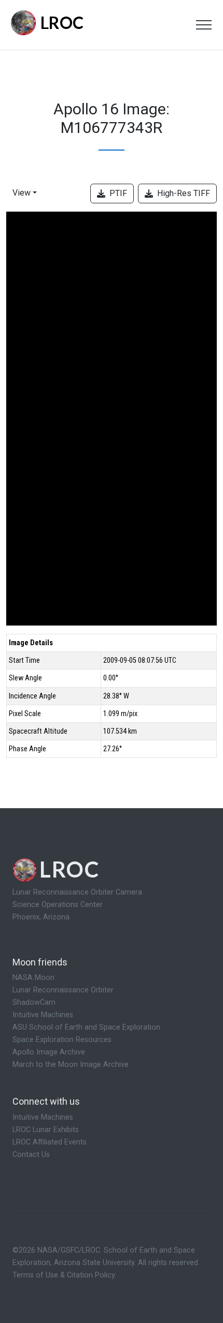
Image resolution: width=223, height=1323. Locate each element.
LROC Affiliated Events (49, 1142)
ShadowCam (33, 1002)
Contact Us (31, 1154)
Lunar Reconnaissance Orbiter (63, 990)
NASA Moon (33, 977)
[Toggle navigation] (204, 25)
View (21, 193)
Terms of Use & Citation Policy (63, 1275)
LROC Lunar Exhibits (45, 1129)
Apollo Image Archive (48, 1052)
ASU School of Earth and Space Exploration (86, 1027)
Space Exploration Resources (62, 1039)
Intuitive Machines (42, 1014)
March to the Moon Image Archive (70, 1064)
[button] (26, 195)
